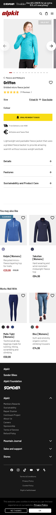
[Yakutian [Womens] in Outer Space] (32, 249)
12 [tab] (44, 72)
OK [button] (40, 510)
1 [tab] (10, 72)
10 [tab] (38, 72)
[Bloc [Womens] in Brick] (37, 327)
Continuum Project (12, 415)
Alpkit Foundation (13, 381)
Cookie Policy (28, 485)
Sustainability (10, 407)
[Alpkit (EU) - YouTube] (31, 470)
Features (8, 172)
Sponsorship (9, 426)
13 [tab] (47, 72)
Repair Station (10, 411)
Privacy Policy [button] (41, 504)
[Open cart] (46, 13)
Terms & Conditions (28, 476)
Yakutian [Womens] (38, 257)
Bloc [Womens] (40, 334)
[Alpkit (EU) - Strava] (44, 470)
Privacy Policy (28, 481)
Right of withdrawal (28, 490)
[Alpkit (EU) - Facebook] (11, 470)
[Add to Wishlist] (50, 82)
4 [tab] (20, 72)
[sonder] (9, 4)
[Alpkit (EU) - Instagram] (18, 470)
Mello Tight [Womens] (9, 335)
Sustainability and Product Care (21, 183)
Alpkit (7, 369)
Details (7, 161)
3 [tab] (17, 72)
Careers (7, 422)
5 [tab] (23, 72)
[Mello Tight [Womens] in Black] (3, 327)
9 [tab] (35, 72)
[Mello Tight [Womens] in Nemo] (12, 327)
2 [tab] (14, 72)
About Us (8, 418)
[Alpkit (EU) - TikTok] (24, 470)
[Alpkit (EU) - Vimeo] (37, 470)
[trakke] (21, 4)
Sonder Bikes (10, 375)
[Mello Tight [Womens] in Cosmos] (7, 327)
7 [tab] (29, 72)
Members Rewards (12, 403)
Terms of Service (11, 429)
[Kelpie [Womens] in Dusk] (3, 249)
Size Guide (40, 99)
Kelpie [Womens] (12, 256)
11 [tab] (41, 72)
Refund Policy (10, 433)
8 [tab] (32, 72)
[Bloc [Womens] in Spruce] (32, 327)
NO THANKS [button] (16, 510)
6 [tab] (26, 72)
